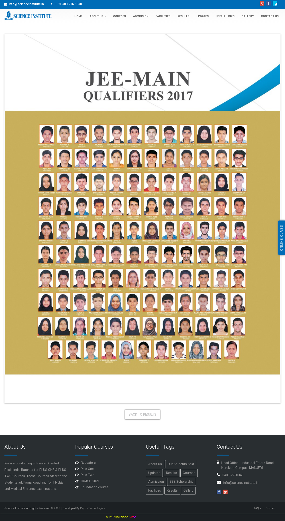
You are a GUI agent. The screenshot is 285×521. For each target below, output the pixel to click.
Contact (270, 508)
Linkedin (225, 492)
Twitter (275, 3)
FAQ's (257, 508)
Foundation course (94, 487)
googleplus (262, 3)
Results (183, 16)
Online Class (281, 238)
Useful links (225, 16)
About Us (96, 16)
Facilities (163, 16)
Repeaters (88, 463)
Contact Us (270, 16)
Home (78, 16)
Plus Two (87, 475)
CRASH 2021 (90, 481)
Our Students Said (181, 464)
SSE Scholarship (181, 482)
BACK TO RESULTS (142, 414)
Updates (202, 16)
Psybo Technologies (92, 508)
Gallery (248, 16)
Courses (119, 16)
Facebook (268, 3)
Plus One (87, 469)
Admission (141, 16)
